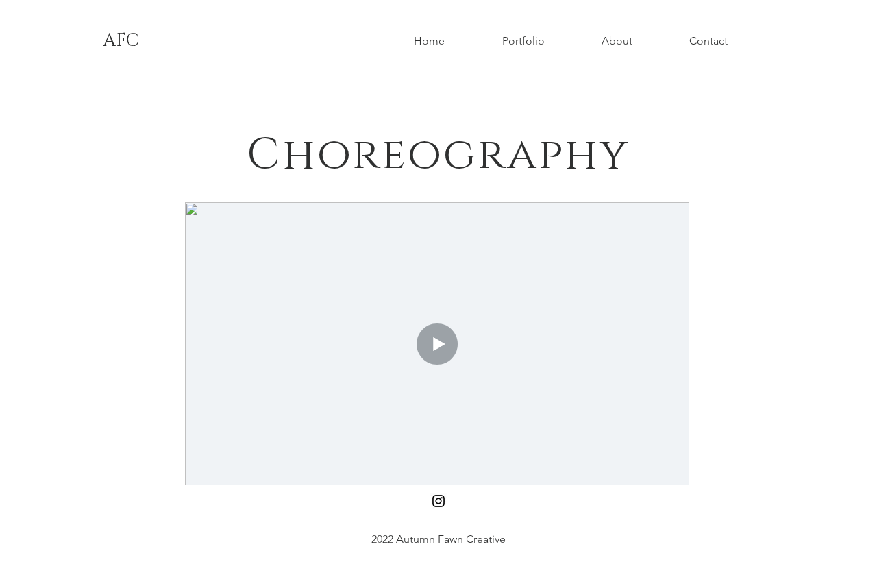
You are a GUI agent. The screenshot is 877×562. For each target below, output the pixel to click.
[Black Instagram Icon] (438, 501)
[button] (541, 41)
